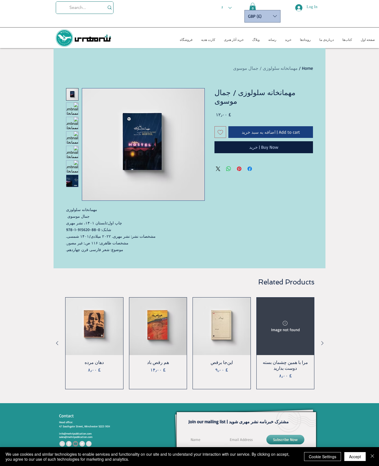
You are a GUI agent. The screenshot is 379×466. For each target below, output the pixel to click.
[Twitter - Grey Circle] (82, 444)
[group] (190, 343)
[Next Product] (57, 343)
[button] (252, 7)
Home (307, 68)
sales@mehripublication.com (75, 436)
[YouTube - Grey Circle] (75, 444)
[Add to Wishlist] (220, 132)
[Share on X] (218, 168)
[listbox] (262, 16)
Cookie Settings (322, 456)
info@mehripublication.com (75, 433)
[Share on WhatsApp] (228, 168)
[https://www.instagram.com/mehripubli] (89, 444)
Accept (355, 456)
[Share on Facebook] (249, 168)
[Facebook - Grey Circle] (69, 444)
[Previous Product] (322, 343)
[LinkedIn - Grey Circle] (62, 444)
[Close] (372, 457)
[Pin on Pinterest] (239, 168)
